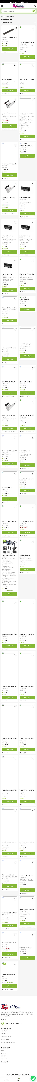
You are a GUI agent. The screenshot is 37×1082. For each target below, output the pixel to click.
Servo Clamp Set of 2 (8, 875)
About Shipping (5, 1033)
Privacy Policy (5, 1039)
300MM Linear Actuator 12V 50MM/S (9, 113)
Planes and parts (24, 125)
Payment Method (6, 1062)
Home (3, 16)
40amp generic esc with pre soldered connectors (9, 164)
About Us (4, 1031)
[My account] (35, 6)
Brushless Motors (24, 419)
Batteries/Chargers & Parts (26, 45)
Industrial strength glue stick (9, 522)
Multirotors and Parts (25, 122)
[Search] (33, 11)
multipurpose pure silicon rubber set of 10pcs (9, 635)
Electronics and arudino (26, 119)
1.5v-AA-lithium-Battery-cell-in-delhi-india (27, 43)
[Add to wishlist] (14, 28)
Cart (2, 1050)
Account (3, 1056)
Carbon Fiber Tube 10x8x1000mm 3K (25, 236)
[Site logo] (18, 6)
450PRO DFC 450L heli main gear (26, 146)
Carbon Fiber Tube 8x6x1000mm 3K (7, 275)
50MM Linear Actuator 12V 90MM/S (8, 198)
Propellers (13, 581)
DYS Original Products (7, 567)
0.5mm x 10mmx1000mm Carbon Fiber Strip (9, 38)
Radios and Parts (24, 47)
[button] (9, 49)
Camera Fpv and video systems (8, 563)
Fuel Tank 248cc (6, 487)
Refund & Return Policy (8, 1042)
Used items (14, 584)
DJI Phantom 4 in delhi (9, 348)
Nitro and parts (24, 124)
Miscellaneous (29, 344)
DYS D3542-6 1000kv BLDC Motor (26, 382)
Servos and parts (13, 81)
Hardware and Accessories (9, 116)
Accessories (5, 39)
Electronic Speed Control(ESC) (6, 569)
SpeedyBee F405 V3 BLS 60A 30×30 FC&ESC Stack (9, 913)
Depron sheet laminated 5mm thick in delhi (9, 308)
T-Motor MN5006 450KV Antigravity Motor (27, 910)
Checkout (4, 1053)
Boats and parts (13, 309)
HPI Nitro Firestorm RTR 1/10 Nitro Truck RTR (27, 479)
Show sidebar (7, 22)
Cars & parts (23, 118)
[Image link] (10, 1006)
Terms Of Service (6, 1036)
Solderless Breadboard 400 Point (26, 876)
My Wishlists (5, 1059)
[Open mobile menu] (2, 6)
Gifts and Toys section (7, 573)
